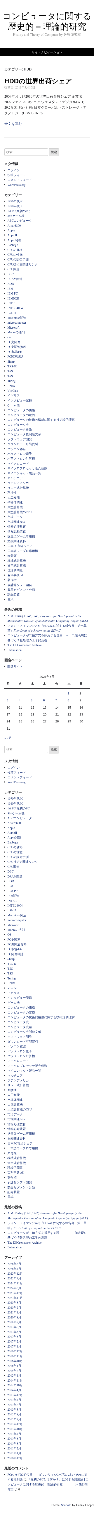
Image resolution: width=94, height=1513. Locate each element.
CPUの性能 (15, 254)
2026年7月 (14, 1269)
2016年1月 (14, 1366)
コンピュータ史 (18, 424)
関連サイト (15, 666)
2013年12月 (15, 1395)
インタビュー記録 (19, 400)
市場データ (15, 517)
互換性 (12, 492)
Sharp (11, 361)
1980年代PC (15, 206)
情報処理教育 (16, 526)
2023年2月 (14, 1307)
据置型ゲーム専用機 (21, 536)
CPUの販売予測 (18, 259)
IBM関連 (13, 298)
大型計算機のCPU (19, 512)
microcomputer (16, 322)
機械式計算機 (16, 560)
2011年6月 (14, 1438)
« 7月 (8, 738)
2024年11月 (15, 1283)
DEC (10, 274)
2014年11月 (15, 1380)
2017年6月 (14, 1327)
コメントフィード (19, 180)
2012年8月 (14, 1414)
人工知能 (13, 497)
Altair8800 (14, 225)
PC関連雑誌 (15, 356)
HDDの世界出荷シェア (38, 81)
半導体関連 (15, 502)
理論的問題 (15, 570)
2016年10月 (15, 1361)
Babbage (12, 245)
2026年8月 (14, 1264)
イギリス (13, 395)
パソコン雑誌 (16, 449)
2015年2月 (14, 1371)
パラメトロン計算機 (21, 458)
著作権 (12, 580)
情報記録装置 (16, 531)
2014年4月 (14, 1390)
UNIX (11, 386)
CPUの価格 (15, 250)
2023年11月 (15, 1298)
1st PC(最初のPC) (19, 211)
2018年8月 (14, 1322)
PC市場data (14, 352)
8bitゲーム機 (15, 216)
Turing (11, 381)
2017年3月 (14, 1337)
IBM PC (12, 293)
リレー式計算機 (18, 488)
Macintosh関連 (16, 318)
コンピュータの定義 (21, 415)
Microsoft (13, 327)
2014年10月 (15, 1385)
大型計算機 (15, 507)
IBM (10, 289)
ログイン (13, 170)
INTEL (12, 303)
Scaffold (66, 1505)
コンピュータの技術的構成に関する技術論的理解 (41, 420)
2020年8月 (14, 1317)
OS (9, 337)
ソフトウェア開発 (19, 439)
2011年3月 (14, 1443)
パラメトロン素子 (19, 454)
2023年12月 (15, 1293)
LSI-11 (11, 313)
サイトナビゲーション (47, 52)
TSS (10, 371)
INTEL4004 (15, 308)
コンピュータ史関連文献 (24, 434)
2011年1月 (14, 1453)
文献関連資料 (16, 541)
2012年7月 (14, 1419)
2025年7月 (14, 1278)
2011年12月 (15, 1424)
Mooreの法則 (16, 332)
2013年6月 (14, 1405)
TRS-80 (12, 366)
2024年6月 (14, 1288)
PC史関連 (13, 342)
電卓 (10, 599)
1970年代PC (15, 201)
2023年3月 (14, 1302)
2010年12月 (15, 1458)
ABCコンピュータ (19, 220)
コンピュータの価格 (21, 410)
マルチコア (15, 478)
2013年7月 (14, 1400)
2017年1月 (14, 1346)
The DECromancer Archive (24, 645)
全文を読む (13, 123)
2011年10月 (15, 1429)
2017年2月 (14, 1341)
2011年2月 (14, 1448)
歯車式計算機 (16, 565)
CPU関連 (13, 269)
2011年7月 (14, 1434)
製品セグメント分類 (21, 590)
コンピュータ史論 (19, 429)
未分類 (12, 555)
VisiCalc (12, 390)
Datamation (14, 650)
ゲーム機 (13, 405)
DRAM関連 (15, 279)
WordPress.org (16, 185)
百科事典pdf (15, 575)
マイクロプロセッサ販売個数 (27, 468)
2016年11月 (15, 1356)
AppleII (12, 235)
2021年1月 (14, 1312)
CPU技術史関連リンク (22, 264)
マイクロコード (18, 463)
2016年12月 (15, 1351)
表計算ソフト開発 (19, 585)
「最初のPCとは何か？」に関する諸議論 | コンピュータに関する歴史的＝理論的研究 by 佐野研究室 (48, 1484)
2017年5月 (14, 1332)
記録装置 (13, 594)
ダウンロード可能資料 (22, 444)
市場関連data (16, 522)
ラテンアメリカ (18, 483)
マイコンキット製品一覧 (24, 473)
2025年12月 (15, 1273)
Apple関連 (14, 240)
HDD (10, 284)
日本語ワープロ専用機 (22, 551)
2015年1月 (14, 1375)
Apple (11, 230)
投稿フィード (16, 175)
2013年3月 (14, 1409)
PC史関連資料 (16, 347)
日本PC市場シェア (20, 546)
